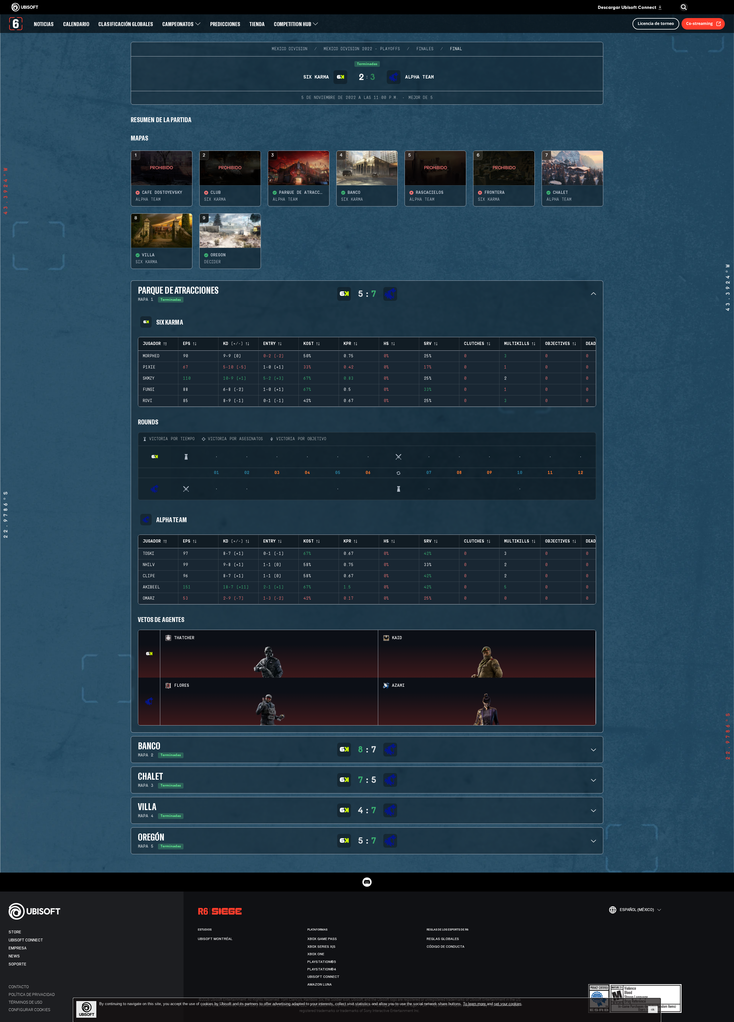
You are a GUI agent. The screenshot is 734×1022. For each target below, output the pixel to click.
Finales (425, 49)
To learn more (475, 1004)
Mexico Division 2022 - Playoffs (362, 49)
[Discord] (367, 882)
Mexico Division (289, 49)
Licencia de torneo (656, 23)
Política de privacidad (32, 994)
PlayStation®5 (321, 962)
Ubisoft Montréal (215, 939)
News (14, 956)
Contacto (19, 986)
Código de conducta (445, 947)
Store (15, 932)
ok (653, 1009)
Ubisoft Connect (26, 940)
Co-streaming (699, 23)
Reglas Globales (443, 939)
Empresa (17, 948)
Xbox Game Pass (322, 939)
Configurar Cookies (29, 1009)
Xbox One (315, 954)
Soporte (17, 964)
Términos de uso (25, 1002)
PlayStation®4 (321, 969)
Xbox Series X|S (321, 947)
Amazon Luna (319, 984)
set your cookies (508, 1004)
